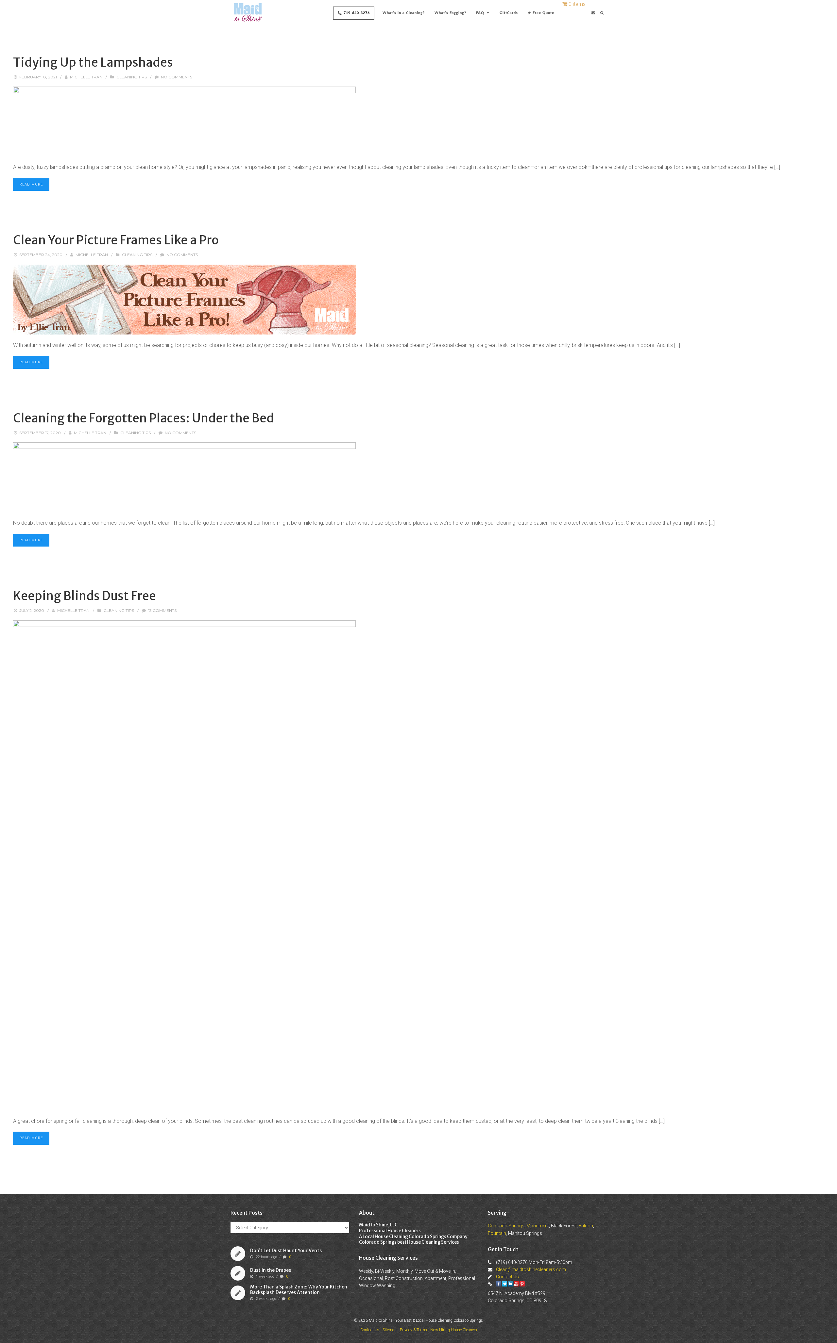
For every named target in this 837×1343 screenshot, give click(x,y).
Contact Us (507, 1276)
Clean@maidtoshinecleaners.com (531, 1269)
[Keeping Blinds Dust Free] (418, 865)
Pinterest (522, 1283)
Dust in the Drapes (270, 1270)
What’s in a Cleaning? (404, 13)
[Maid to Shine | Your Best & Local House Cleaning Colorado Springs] (248, 13)
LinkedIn (510, 1283)
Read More (31, 184)
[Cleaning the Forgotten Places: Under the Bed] (418, 477)
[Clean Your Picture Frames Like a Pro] (418, 300)
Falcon (586, 1225)
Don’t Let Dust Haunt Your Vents (286, 1250)
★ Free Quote (541, 13)
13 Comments (162, 610)
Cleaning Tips (131, 76)
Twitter (504, 1283)
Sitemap (390, 1330)
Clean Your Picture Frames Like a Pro (116, 240)
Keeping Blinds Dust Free (84, 595)
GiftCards (509, 13)
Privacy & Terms (413, 1330)
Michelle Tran (86, 76)
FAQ (480, 13)
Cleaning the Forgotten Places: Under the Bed (143, 418)
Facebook (498, 1283)
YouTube (516, 1283)
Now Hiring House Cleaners (453, 1330)
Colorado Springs (506, 1225)
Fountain (497, 1233)
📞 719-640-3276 (353, 13)
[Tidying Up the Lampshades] (418, 121)
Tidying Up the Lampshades (93, 62)
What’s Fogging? (450, 13)
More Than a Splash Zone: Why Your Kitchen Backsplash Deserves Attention (298, 1289)
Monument (537, 1225)
